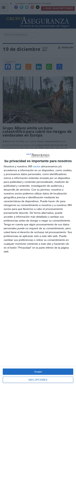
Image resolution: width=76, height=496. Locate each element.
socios (36, 166)
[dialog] (38, 322)
